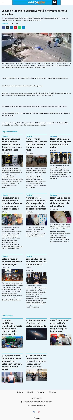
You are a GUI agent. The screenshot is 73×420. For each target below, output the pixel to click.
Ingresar (53, 392)
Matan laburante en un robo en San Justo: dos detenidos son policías (60, 143)
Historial (30, 392)
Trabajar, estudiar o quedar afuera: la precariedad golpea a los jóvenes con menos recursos (36, 361)
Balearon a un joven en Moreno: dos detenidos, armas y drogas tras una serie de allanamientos (12, 144)
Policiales (5, 23)
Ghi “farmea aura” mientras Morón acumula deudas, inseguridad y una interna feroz (59, 326)
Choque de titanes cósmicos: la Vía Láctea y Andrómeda (36, 323)
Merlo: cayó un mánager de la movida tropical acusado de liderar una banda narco (36, 144)
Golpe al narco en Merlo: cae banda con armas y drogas (12, 261)
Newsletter (40, 392)
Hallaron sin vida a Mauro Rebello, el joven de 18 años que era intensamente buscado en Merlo (12, 203)
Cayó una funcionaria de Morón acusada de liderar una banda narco (36, 263)
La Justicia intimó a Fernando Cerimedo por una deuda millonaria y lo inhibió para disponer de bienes (12, 362)
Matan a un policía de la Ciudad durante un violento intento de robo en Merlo (60, 202)
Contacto (20, 392)
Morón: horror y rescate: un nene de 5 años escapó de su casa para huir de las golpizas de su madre (36, 203)
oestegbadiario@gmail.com (36, 405)
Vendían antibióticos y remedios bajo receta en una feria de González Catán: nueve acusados (12, 327)
